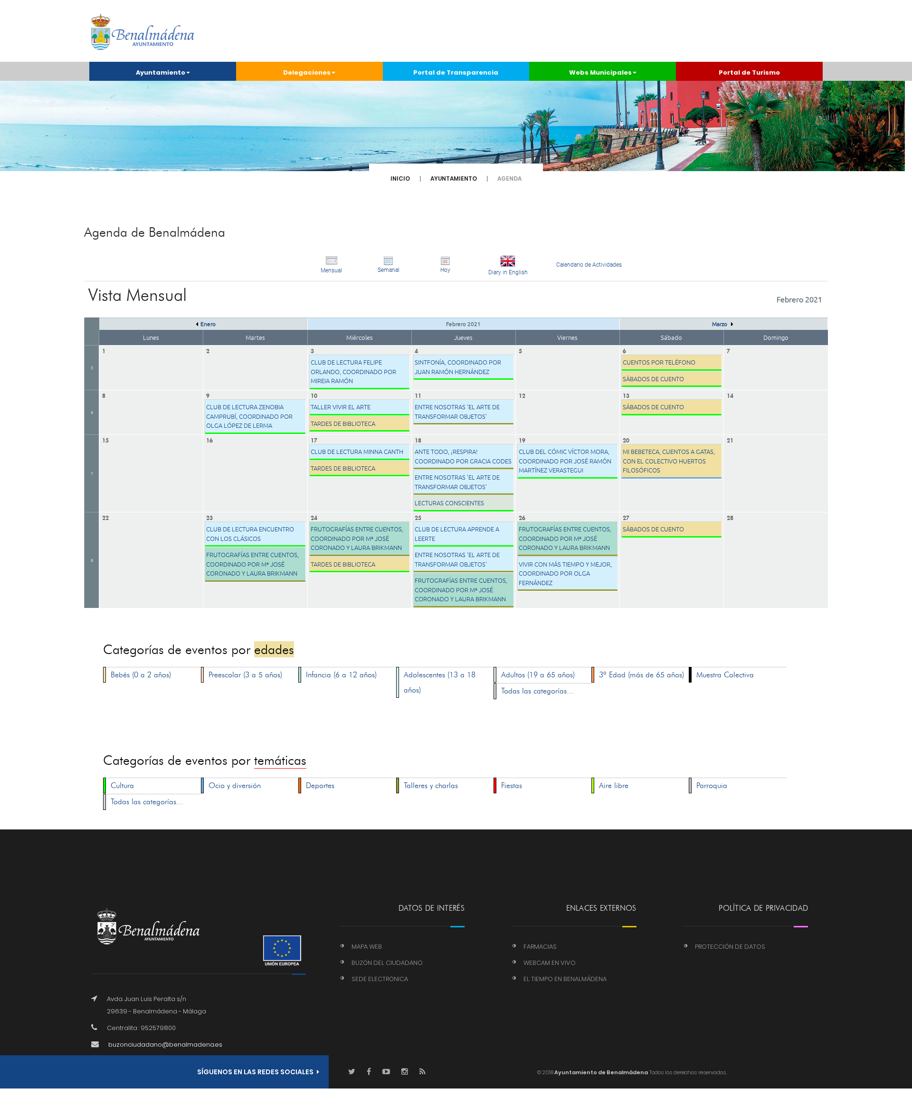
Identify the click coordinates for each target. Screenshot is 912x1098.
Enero (208, 323)
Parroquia (711, 785)
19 (522, 439)
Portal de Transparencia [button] (455, 72)
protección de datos (730, 946)
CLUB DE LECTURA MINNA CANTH (357, 451)
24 (314, 517)
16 (209, 439)
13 (626, 394)
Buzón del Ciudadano (387, 962)
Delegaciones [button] (307, 72)
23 (209, 517)
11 (418, 394)
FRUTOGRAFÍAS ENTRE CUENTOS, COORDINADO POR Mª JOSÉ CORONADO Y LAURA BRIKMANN (252, 564)
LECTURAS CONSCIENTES (449, 502)
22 (105, 517)
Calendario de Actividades (589, 264)
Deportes (320, 785)
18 (418, 439)
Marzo (720, 323)
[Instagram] (404, 1072)
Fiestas (511, 785)
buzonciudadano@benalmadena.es (165, 1044)
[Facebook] (369, 1072)
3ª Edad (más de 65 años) (641, 674)
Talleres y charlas (431, 785)
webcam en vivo (549, 962)
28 (730, 517)
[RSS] (422, 1072)
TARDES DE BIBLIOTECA (343, 423)
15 (105, 439)
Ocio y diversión (235, 785)
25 (418, 517)
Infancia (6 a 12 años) (341, 674)
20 (626, 439)
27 (626, 517)
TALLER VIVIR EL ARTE (340, 406)
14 (730, 394)
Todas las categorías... (537, 690)
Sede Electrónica (380, 978)
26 (522, 517)
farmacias (540, 946)
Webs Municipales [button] (600, 72)
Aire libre (613, 785)
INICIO (400, 178)
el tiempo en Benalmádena (565, 978)
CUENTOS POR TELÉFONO (659, 361)
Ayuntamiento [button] (160, 72)
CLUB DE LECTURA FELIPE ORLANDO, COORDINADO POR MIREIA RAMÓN (353, 371)
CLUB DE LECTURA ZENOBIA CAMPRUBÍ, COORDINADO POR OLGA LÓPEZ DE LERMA (249, 416)
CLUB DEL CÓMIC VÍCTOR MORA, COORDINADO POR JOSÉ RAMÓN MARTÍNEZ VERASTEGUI (565, 460)
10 (314, 394)
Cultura (122, 785)
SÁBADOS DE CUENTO (653, 378)
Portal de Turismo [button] (749, 72)
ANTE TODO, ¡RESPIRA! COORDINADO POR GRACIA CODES (463, 456)
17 (314, 439)
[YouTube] (386, 1072)
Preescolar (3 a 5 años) (245, 674)
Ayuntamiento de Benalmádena (600, 1072)
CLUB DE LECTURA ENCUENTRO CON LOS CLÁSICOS (250, 533)
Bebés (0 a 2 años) (141, 674)
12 (522, 394)
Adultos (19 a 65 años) (538, 674)
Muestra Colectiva (725, 674)
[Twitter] (351, 1072)
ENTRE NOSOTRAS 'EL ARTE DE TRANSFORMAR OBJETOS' (457, 411)
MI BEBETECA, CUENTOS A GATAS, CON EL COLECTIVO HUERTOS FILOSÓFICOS (669, 460)
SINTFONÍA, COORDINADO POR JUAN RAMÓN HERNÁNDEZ (458, 366)
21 (730, 439)
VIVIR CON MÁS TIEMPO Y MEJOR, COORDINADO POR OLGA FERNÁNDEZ (565, 573)
